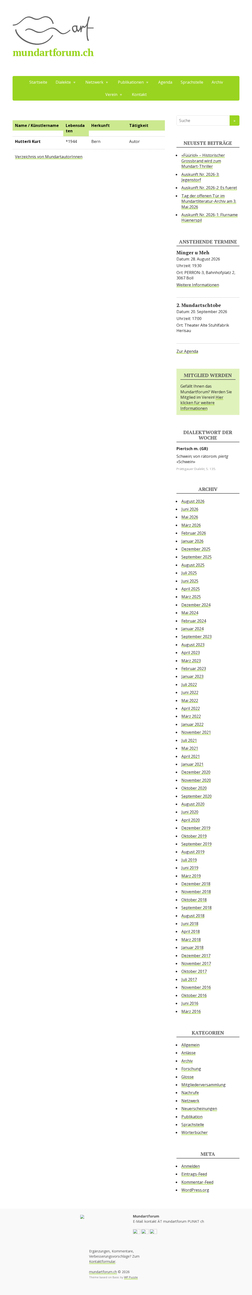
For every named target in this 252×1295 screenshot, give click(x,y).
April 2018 (190, 931)
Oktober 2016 (194, 995)
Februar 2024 (193, 621)
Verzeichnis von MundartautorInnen (48, 156)
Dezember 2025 (195, 549)
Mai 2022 (189, 700)
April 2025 (190, 589)
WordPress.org (195, 1190)
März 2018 (191, 939)
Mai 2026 (189, 517)
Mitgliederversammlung (203, 1084)
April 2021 (190, 756)
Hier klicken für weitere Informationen (201, 403)
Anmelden (190, 1166)
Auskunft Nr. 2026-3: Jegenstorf (200, 177)
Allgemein (190, 1045)
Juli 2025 (189, 573)
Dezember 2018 (195, 883)
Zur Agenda (187, 351)
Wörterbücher (194, 1132)
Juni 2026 (189, 509)
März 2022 (191, 716)
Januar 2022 (192, 724)
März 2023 (191, 660)
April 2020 (190, 820)
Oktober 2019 (194, 836)
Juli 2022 (189, 684)
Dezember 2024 (195, 605)
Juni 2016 (189, 1003)
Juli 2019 (189, 860)
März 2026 (191, 525)
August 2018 (193, 915)
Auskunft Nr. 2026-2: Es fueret (209, 187)
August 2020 (193, 804)
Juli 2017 (189, 979)
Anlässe (188, 1052)
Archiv (217, 82)
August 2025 (193, 565)
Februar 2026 (193, 533)
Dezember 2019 (195, 828)
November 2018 (196, 891)
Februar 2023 (193, 668)
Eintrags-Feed (194, 1174)
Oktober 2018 (194, 899)
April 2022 (190, 708)
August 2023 (193, 644)
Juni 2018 (189, 923)
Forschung (191, 1068)
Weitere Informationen (197, 285)
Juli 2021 (189, 740)
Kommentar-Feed (197, 1182)
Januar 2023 (192, 676)
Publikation (192, 1116)
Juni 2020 (189, 812)
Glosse (187, 1077)
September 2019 (196, 844)
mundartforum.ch (53, 52)
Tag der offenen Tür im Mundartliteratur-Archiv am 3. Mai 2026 (208, 201)
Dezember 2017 (195, 955)
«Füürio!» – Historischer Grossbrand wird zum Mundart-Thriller (203, 160)
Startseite (38, 82)
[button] (136, 1232)
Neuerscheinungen (199, 1108)
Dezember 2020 (195, 772)
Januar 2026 (192, 541)
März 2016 (191, 1011)
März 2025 (191, 596)
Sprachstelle (192, 82)
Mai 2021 (189, 748)
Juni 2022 (189, 692)
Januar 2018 (192, 947)
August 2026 (193, 501)
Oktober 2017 (194, 971)
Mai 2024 (189, 612)
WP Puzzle (131, 1277)
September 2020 (196, 796)
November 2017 (196, 963)
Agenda (165, 82)
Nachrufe (190, 1092)
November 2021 (196, 732)
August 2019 (193, 851)
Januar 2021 (192, 764)
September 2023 (196, 636)
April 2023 (190, 652)
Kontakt (139, 94)
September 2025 (196, 557)
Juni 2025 (189, 581)
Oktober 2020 (194, 788)
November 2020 (196, 780)
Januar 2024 (192, 628)
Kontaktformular (102, 1261)
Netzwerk (190, 1100)
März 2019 (191, 876)
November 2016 (196, 987)
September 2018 (196, 907)
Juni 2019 (189, 867)
